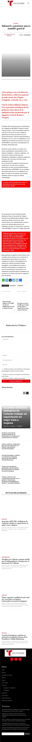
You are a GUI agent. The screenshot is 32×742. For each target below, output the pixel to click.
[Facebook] (8, 84)
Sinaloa (16, 23)
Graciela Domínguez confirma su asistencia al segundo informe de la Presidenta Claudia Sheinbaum (11, 458)
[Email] (24, 84)
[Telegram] (28, 84)
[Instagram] (16, 328)
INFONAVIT (13, 285)
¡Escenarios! (6, 557)
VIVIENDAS (20, 285)
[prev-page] (24, 393)
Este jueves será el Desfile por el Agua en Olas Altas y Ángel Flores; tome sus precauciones (23, 306)
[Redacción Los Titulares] (3, 35)
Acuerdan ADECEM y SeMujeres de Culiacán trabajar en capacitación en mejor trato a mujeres (15, 415)
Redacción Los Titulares (11, 35)
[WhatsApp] (16, 84)
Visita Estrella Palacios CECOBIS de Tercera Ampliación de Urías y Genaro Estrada (8, 305)
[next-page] (27, 393)
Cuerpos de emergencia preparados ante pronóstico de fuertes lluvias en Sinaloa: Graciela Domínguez (10, 469)
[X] (12, 84)
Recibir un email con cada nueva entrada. (14, 378)
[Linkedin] (20, 84)
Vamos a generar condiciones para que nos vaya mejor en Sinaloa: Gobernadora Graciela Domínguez (11, 446)
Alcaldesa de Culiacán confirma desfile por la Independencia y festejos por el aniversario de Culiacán (11, 435)
